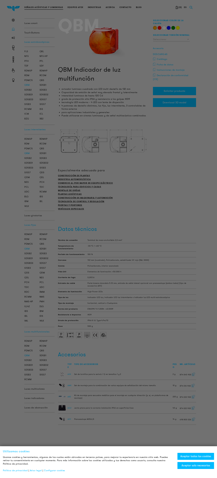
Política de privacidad (15, 470)
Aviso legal (36, 470)
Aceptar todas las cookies (195, 456)
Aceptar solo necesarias (196, 465)
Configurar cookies (54, 470)
